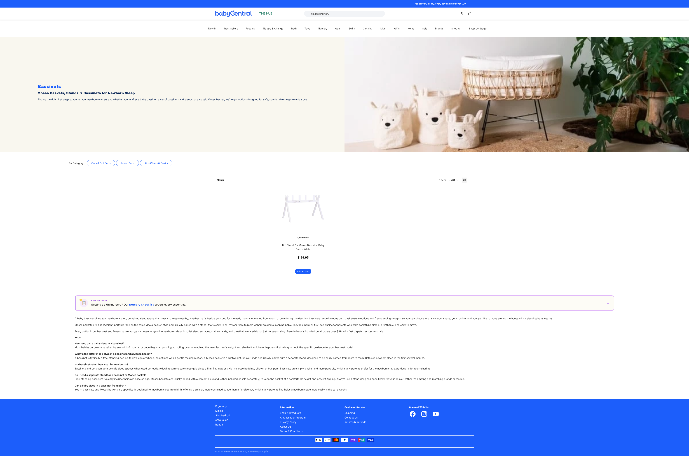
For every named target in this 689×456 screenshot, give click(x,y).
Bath (294, 28)
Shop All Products (290, 412)
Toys (307, 28)
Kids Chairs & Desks (156, 163)
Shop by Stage (477, 28)
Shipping (349, 412)
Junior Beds (127, 163)
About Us (285, 426)
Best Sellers (231, 28)
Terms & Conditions (291, 430)
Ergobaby (221, 406)
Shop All (456, 28)
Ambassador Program (293, 417)
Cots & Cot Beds (101, 163)
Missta (219, 410)
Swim (352, 28)
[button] (453, 180)
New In (212, 28)
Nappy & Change (273, 28)
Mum (383, 28)
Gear (338, 28)
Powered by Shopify (257, 451)
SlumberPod (222, 415)
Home (410, 28)
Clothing (367, 28)
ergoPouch (221, 419)
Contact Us (351, 417)
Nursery (322, 28)
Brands (439, 28)
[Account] (462, 14)
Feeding (250, 28)
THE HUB (265, 13)
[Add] (320, 226)
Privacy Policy (288, 422)
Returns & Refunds (355, 422)
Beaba (219, 424)
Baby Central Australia (235, 451)
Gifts (397, 28)
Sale (424, 28)
